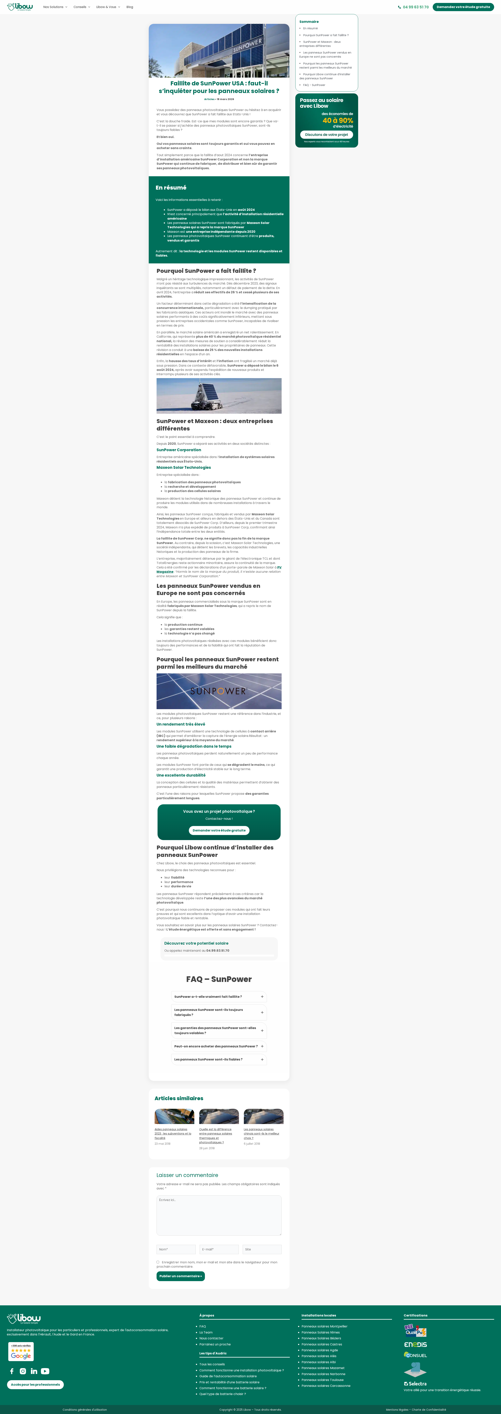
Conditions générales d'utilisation (85, 1410)
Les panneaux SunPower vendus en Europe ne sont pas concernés (325, 55)
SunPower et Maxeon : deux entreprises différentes (320, 44)
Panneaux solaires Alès (319, 1356)
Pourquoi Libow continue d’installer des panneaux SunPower (324, 76)
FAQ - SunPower (314, 85)
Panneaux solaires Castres (322, 1344)
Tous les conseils (212, 1364)
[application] (65, 7)
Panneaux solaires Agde (320, 1350)
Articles (209, 99)
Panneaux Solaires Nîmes (321, 1332)
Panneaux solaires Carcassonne (326, 1386)
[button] (463, 7)
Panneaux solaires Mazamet (323, 1368)
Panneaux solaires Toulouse (323, 1380)
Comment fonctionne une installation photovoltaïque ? (241, 1370)
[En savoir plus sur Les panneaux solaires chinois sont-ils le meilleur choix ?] (264, 1116)
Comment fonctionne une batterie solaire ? (232, 1388)
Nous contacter (211, 1338)
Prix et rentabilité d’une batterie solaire (229, 1382)
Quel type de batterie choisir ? (222, 1394)
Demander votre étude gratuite (219, 830)
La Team (206, 1332)
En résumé (310, 28)
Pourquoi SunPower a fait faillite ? (326, 35)
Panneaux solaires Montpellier (325, 1326)
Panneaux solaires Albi (319, 1362)
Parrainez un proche (215, 1344)
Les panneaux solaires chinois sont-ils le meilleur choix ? (261, 1133)
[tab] (219, 996)
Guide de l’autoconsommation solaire (228, 1376)
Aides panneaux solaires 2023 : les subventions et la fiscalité (173, 1133)
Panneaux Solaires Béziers (321, 1338)
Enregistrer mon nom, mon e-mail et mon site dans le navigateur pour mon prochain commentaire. (217, 1264)
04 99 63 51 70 (416, 7)
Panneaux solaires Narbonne (323, 1374)
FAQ (202, 1326)
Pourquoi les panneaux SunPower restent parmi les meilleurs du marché (325, 66)
